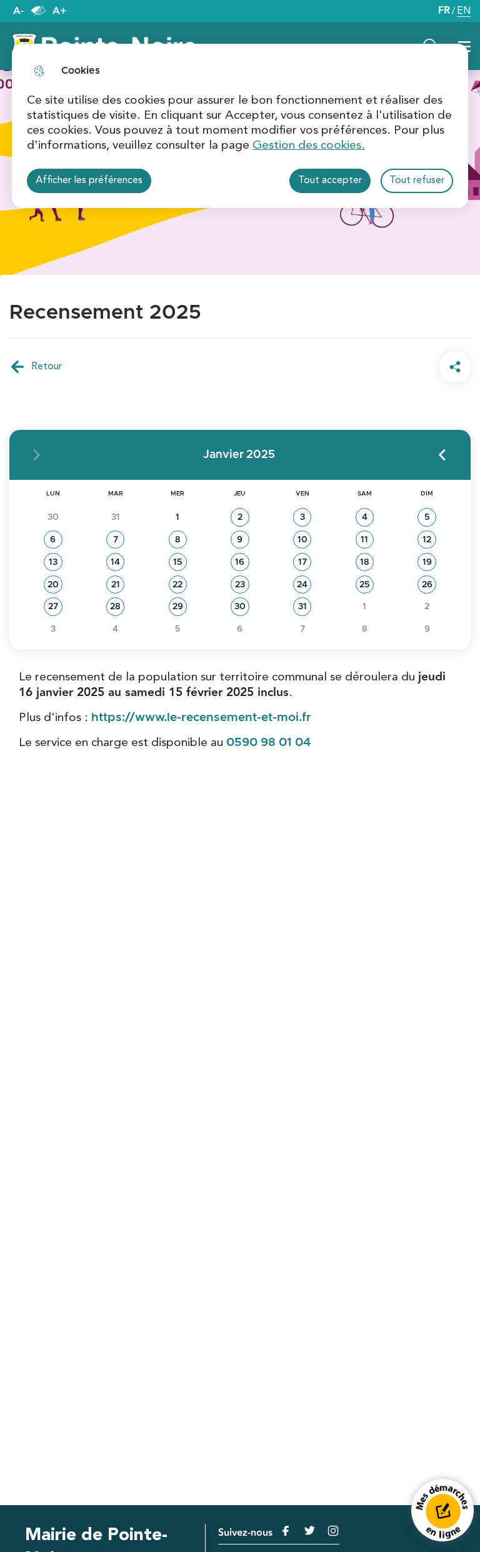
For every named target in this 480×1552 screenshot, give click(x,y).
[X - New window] (304, 1531)
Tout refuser (416, 181)
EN (464, 12)
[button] (442, 454)
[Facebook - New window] (282, 1530)
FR (444, 10)
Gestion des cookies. (308, 145)
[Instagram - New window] (327, 1531)
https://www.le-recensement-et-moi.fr (201, 718)
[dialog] (240, 126)
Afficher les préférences (89, 181)
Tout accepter (330, 181)
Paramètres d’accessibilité (38, 10)
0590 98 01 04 (268, 743)
